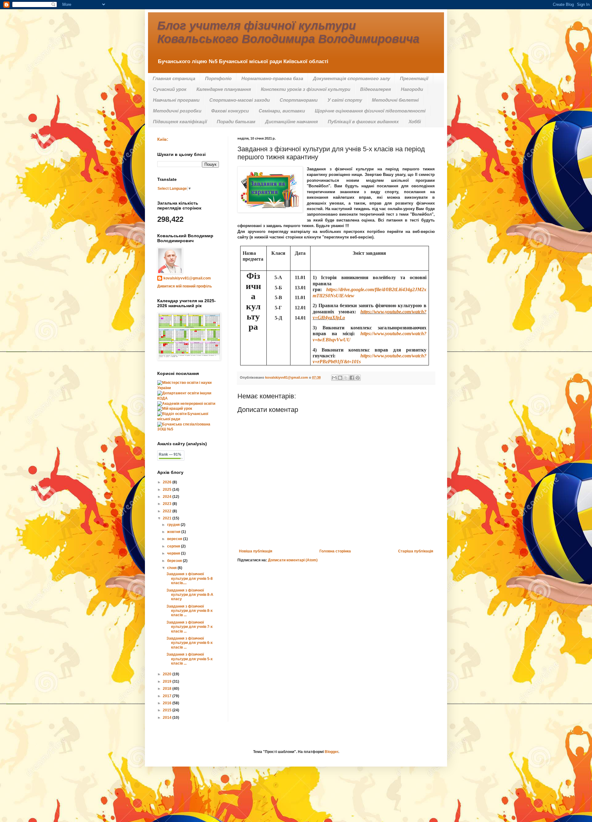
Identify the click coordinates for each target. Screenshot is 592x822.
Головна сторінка (335, 551)
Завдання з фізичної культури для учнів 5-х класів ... (189, 658)
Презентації (414, 78)
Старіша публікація (415, 551)
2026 (167, 482)
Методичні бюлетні (395, 100)
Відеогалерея (375, 89)
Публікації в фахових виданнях (363, 121)
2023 (167, 504)
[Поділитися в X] (346, 378)
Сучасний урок (170, 89)
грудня (174, 525)
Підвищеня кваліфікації (180, 121)
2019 (167, 681)
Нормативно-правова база (272, 78)
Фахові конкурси (230, 110)
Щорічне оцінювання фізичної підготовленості (370, 110)
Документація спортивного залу (351, 78)
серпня (174, 546)
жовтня (174, 532)
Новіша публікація (255, 551)
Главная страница (174, 78)
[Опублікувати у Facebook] (352, 378)
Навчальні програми (176, 100)
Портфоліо (218, 78)
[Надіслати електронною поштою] (334, 378)
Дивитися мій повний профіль (184, 286)
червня (174, 553)
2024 (167, 496)
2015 (167, 710)
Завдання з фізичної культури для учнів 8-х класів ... (189, 610)
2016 (167, 703)
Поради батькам (236, 121)
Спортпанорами (299, 100)
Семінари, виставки (282, 110)
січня (172, 568)
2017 (167, 696)
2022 (167, 511)
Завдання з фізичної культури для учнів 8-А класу (189, 594)
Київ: (162, 139)
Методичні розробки (177, 110)
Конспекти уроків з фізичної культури (305, 89)
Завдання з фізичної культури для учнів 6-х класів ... (189, 642)
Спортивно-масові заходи (239, 100)
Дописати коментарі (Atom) (293, 560)
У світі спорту (344, 100)
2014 (167, 717)
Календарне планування (223, 89)
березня (175, 561)
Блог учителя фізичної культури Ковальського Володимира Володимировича (288, 32)
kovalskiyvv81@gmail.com (187, 278)
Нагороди (412, 89)
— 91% (170, 454)
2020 (167, 674)
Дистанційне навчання (291, 121)
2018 (167, 688)
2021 (167, 518)
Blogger (331, 752)
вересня (175, 539)
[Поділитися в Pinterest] (358, 378)
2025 (167, 489)
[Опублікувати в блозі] (340, 378)
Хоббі (415, 121)
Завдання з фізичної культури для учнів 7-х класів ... (189, 626)
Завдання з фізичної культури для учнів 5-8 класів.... (189, 578)
